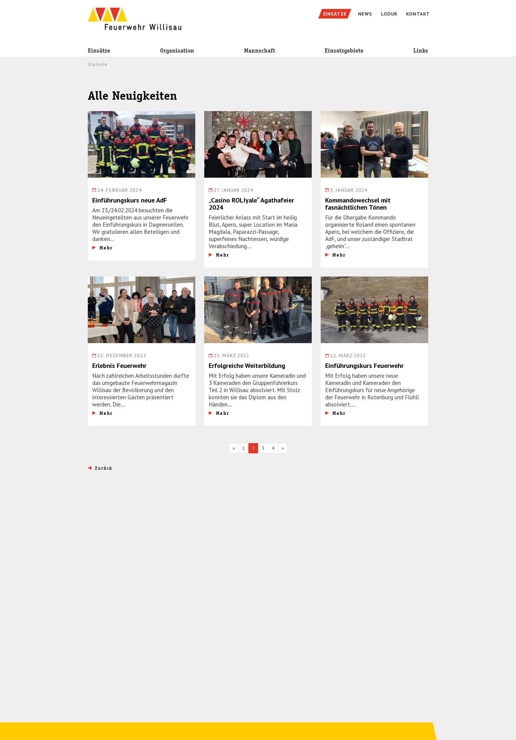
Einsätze (99, 50)
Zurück (104, 468)
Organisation (177, 50)
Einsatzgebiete (344, 50)
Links (420, 50)
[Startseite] (135, 15)
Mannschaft (259, 50)
